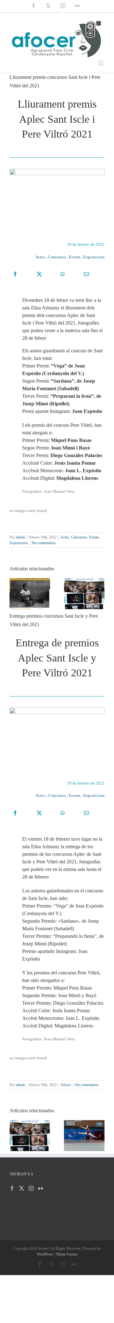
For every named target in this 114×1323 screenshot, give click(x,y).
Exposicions (93, 257)
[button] (14, 593)
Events (74, 257)
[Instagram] (31, 1188)
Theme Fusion (66, 1254)
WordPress (45, 1254)
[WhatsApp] (62, 274)
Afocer (65, 1085)
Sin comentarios (44, 543)
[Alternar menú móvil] (101, 63)
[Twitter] (21, 1188)
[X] (39, 274)
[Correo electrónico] (86, 274)
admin (20, 537)
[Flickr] (40, 1188)
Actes (40, 257)
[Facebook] (15, 274)
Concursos (57, 257)
